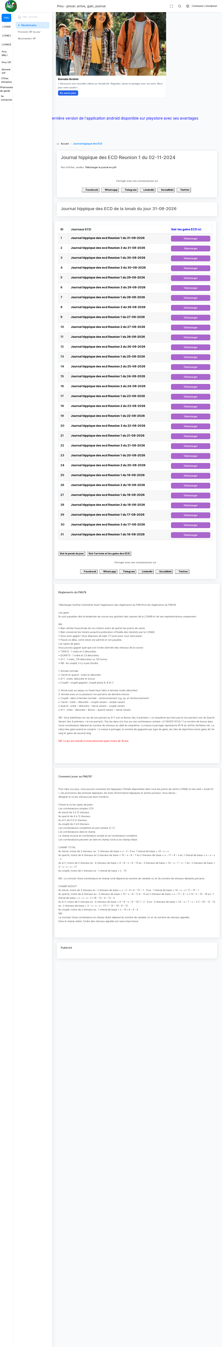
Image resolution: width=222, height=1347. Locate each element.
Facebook (91, 189)
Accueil (65, 143)
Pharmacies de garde (6, 89)
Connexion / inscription (204, 5)
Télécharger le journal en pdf (100, 167)
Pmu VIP (6, 62)
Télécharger (190, 238)
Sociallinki (167, 189)
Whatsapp (111, 189)
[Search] (180, 6)
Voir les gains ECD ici (186, 229)
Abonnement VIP (27, 38)
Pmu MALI (4, 53)
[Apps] (188, 6)
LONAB (6, 26)
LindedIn (148, 189)
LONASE (6, 44)
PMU (6, 17)
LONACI (6, 35)
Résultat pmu (28, 25)
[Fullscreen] (171, 6)
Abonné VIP (6, 71)
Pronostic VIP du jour (29, 31)
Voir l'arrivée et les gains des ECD (109, 553)
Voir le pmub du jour (72, 553)
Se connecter (6, 98)
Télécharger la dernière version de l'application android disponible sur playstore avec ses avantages (111, 118)
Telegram (130, 189)
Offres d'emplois (6, 80)
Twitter (185, 189)
